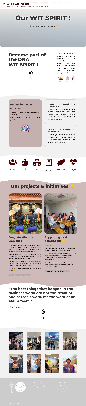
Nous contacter (61, 391)
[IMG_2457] (16, 350)
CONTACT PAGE (26, 6)
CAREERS (68, 3)
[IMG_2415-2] (70, 350)
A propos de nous (62, 385)
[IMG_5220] (34, 350)
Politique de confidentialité (65, 389)
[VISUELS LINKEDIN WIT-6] (16, 372)
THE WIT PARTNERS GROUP (39, 3)
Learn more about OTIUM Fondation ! (57, 271)
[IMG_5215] (52, 372)
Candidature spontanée (40, 385)
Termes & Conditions (63, 387)
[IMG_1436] (34, 372)
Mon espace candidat (39, 387)
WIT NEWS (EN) (38, 6)
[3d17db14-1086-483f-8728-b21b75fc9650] (70, 372)
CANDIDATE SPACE (57, 3)
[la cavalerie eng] (52, 350)
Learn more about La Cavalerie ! (18, 275)
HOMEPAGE (24, 3)
